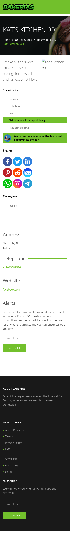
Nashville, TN (45, 40)
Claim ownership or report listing (27, 120)
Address (13, 99)
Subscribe (15, 347)
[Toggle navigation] (62, 8)
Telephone (15, 106)
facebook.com (11, 289)
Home (6, 40)
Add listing (11, 465)
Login (8, 471)
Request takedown (19, 127)
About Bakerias (14, 430)
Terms (9, 436)
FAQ (7, 449)
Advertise (11, 459)
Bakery (13, 205)
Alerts (12, 113)
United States (23, 40)
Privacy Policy (13, 442)
